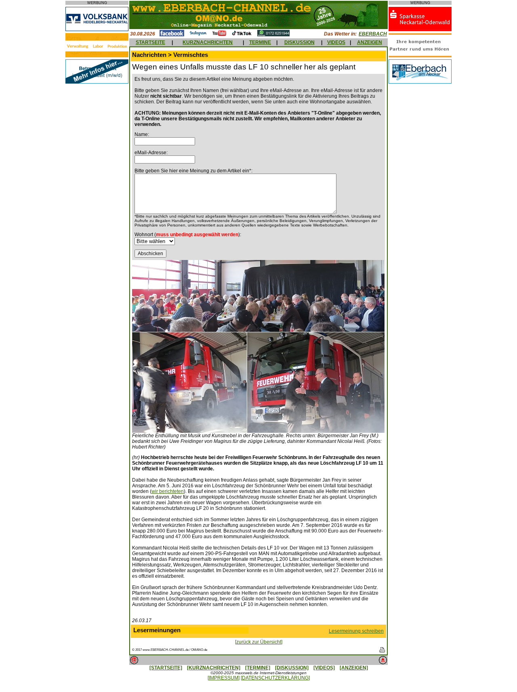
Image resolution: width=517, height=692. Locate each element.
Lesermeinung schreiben (356, 631)
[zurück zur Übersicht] (258, 642)
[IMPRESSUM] (224, 678)
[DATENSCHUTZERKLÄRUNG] (275, 678)
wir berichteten (167, 491)
